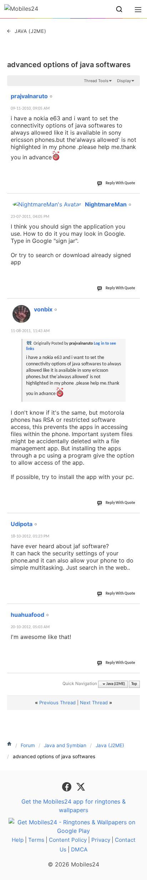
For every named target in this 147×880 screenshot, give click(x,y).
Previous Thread (57, 702)
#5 (134, 611)
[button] (119, 9)
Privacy (100, 839)
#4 (134, 520)
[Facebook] (67, 786)
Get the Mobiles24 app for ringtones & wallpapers (73, 806)
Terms (36, 839)
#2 (134, 200)
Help (18, 839)
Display (124, 80)
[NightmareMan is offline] (46, 204)
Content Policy (68, 839)
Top (134, 684)
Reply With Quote (120, 183)
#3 (134, 305)
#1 (134, 92)
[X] (80, 786)
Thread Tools (96, 80)
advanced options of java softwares (69, 64)
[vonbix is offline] (21, 314)
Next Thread (94, 702)
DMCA (79, 849)
